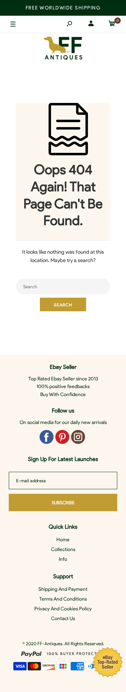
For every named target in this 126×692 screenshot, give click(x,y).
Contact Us (63, 619)
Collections (63, 549)
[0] (111, 24)
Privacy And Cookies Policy (63, 609)
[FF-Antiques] (63, 50)
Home (63, 540)
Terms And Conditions (63, 599)
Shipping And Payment (63, 589)
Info (63, 559)
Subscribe (63, 502)
